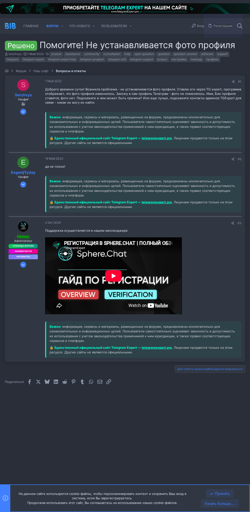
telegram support (141, 59)
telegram (13, 59)
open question (144, 54)
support (222, 54)
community (91, 54)
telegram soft (117, 59)
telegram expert (33, 59)
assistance (72, 54)
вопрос (162, 59)
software (207, 54)
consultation (112, 54)
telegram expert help (62, 59)
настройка (179, 59)
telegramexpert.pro (157, 138)
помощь (196, 59)
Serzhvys (15, 54)
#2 (239, 159)
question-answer (185, 54)
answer (56, 54)
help (127, 54)
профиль (212, 59)
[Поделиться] (233, 81)
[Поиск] (239, 26)
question (164, 54)
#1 (239, 81)
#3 (239, 223)
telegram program (92, 59)
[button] (62, 26)
